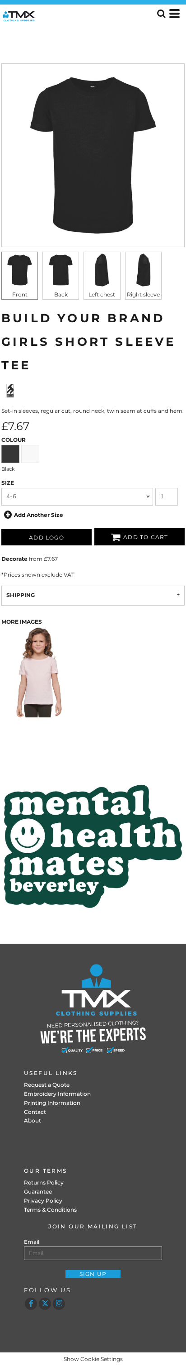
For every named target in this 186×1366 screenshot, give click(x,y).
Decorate (14, 558)
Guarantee (38, 1191)
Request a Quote (47, 1084)
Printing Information (52, 1102)
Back (61, 294)
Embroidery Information (57, 1093)
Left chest (101, 294)
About (32, 1120)
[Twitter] (45, 1304)
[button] (93, 846)
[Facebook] (31, 1304)
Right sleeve (143, 294)
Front (20, 294)
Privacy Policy (43, 1200)
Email (31, 1241)
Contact (35, 1111)
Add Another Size (38, 514)
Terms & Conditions (50, 1209)
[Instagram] (59, 1304)
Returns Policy (44, 1182)
